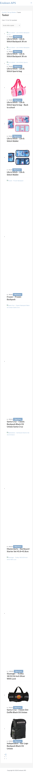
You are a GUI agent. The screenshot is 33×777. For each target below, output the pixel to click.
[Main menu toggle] (31, 2)
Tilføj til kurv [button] (17, 36)
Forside (4, 12)
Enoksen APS (8, 2)
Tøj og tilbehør (11, 12)
